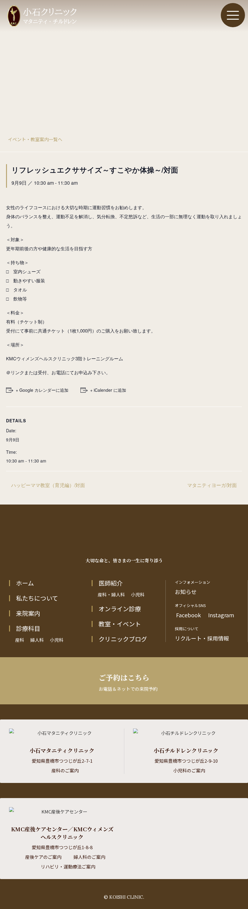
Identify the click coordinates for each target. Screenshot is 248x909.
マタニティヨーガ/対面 (212, 485)
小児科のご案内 (189, 770)
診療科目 (28, 628)
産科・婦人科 (111, 594)
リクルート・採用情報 (202, 638)
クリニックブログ (123, 639)
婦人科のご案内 (89, 857)
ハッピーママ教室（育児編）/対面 (47, 485)
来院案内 (28, 613)
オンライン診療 (120, 609)
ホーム (25, 583)
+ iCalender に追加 (108, 390)
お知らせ (186, 591)
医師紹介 (111, 583)
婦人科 (37, 640)
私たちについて (37, 598)
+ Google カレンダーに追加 (42, 390)
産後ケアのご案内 (43, 857)
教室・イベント (120, 624)
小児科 (57, 640)
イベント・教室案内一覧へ (35, 139)
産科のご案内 (65, 770)
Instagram (220, 615)
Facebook (188, 615)
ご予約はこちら (128, 682)
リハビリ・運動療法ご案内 (68, 866)
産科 (19, 640)
